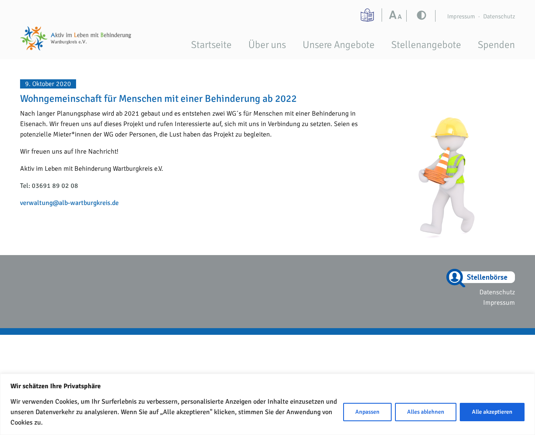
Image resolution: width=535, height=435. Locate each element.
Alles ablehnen (425, 411)
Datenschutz (499, 16)
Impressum (461, 16)
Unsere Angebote (338, 44)
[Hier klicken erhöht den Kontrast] (397, 16)
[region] (267, 404)
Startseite (211, 44)
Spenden (496, 44)
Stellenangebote (426, 44)
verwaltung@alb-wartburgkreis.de (69, 203)
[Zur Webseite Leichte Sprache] (368, 15)
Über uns (267, 44)
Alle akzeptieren (492, 411)
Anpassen (367, 411)
